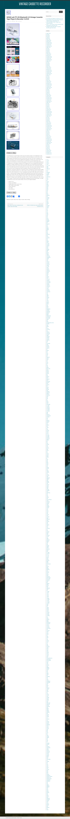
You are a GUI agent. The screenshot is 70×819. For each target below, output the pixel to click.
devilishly (47, 310)
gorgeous (48, 379)
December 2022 (49, 83)
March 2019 (48, 135)
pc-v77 (47, 554)
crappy (47, 295)
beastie (47, 219)
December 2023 (49, 70)
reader (47, 604)
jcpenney (47, 421)
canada (47, 258)
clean (47, 275)
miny (47, 498)
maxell (47, 485)
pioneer (47, 566)
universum (48, 751)
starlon (47, 689)
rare (47, 590)
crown (47, 298)
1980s (47, 166)
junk (47, 426)
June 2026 (48, 35)
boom (47, 236)
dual (47, 320)
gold (47, 375)
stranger (47, 697)
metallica (47, 490)
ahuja (47, 188)
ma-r (47, 473)
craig (47, 294)
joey (47, 423)
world (47, 801)
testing (47, 728)
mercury (47, 489)
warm (47, 789)
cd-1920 (47, 266)
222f (47, 171)
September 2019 (49, 128)
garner (47, 369)
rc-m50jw (47, 599)
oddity (47, 538)
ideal (47, 413)
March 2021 (48, 108)
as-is (47, 211)
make (47, 480)
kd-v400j (47, 436)
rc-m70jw (47, 601)
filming (47, 350)
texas (47, 729)
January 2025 (48, 55)
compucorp (48, 285)
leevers (47, 454)
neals (47, 522)
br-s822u (47, 244)
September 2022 (49, 87)
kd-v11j (47, 434)
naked (47, 520)
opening (47, 545)
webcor (47, 791)
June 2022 (48, 90)
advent (47, 186)
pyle (47, 582)
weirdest (47, 792)
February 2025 (48, 54)
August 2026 (48, 33)
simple (47, 673)
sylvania (47, 705)
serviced (47, 665)
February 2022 (48, 95)
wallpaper (48, 786)
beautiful (47, 220)
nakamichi (48, 519)
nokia (47, 534)
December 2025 (49, 42)
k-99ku (47, 427)
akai (47, 191)
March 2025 (48, 52)
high (47, 400)
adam (47, 183)
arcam (47, 207)
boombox (48, 237)
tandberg (47, 712)
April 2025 (48, 51)
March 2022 (48, 94)
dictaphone (48, 311)
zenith (47, 809)
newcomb (48, 528)
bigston (47, 229)
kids (47, 441)
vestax (47, 767)
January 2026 (48, 41)
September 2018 (49, 142)
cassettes (48, 264)
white (47, 794)
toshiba (47, 736)
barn (47, 217)
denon (47, 307)
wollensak (48, 798)
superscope (48, 702)
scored (47, 654)
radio (47, 586)
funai (47, 366)
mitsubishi (48, 501)
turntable (47, 743)
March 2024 (48, 66)
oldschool (48, 539)
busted (47, 252)
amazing (47, 197)
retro (47, 629)
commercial (48, 281)
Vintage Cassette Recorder (35, 4)
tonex (47, 735)
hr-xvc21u (48, 411)
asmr (47, 212)
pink (47, 565)
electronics (48, 329)
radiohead (48, 588)
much (47, 512)
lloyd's (47, 462)
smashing (48, 676)
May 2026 (48, 36)
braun (47, 248)
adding (47, 184)
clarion (47, 273)
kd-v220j (47, 435)
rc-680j (47, 596)
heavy (47, 396)
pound (47, 574)
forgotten (48, 357)
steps (47, 690)
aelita (47, 187)
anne (47, 204)
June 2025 (48, 49)
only (47, 543)
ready (47, 605)
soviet (47, 683)
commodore (48, 282)
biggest (47, 228)
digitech (47, 313)
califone (47, 254)
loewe (47, 464)
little (47, 460)
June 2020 (48, 118)
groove (47, 387)
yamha (47, 805)
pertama (47, 560)
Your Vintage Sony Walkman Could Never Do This (54, 18)
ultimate (47, 744)
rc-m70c (47, 600)
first (47, 352)
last (47, 451)
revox (47, 632)
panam (47, 547)
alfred (47, 194)
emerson (47, 334)
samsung (47, 646)
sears (47, 656)
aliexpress (48, 195)
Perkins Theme (19, 817)
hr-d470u (47, 406)
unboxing (47, 746)
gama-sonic (48, 368)
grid (47, 385)
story (47, 696)
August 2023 (48, 74)
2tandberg (48, 172)
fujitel (47, 362)
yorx (47, 808)
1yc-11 (47, 169)
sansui (47, 648)
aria (47, 209)
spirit (47, 686)
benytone (48, 223)
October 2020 (48, 113)
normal (47, 536)
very (47, 763)
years (47, 806)
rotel (47, 639)
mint (47, 495)
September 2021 (49, 101)
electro (47, 328)
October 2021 (48, 100)
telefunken (48, 724)
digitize (47, 314)
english (47, 335)
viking (47, 771)
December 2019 (49, 125)
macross (47, 475)
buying (47, 253)
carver (47, 259)
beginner (47, 221)
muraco (47, 514)
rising (47, 636)
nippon (47, 532)
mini (47, 493)
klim (47, 442)
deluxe (47, 306)
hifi (46, 399)
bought (47, 241)
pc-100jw (47, 552)
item (47, 419)
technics (47, 721)
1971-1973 (48, 165)
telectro (47, 723)
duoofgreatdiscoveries (50, 322)
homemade (48, 404)
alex (47, 192)
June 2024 (48, 63)
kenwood (47, 438)
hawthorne (48, 395)
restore (47, 624)
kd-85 (47, 429)
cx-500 (47, 300)
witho (47, 797)
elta (47, 330)
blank (47, 233)
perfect (47, 559)
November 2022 (49, 85)
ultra (47, 745)
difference (48, 312)
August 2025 (48, 47)
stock (47, 693)
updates (47, 755)
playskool (47, 569)
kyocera (47, 447)
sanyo (47, 650)
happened (48, 392)
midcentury (48, 492)
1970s (47, 164)
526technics (48, 176)
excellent (47, 337)
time (47, 731)
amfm (47, 199)
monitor (47, 507)
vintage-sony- (48, 777)
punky (47, 581)
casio (47, 260)
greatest (47, 384)
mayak (47, 486)
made (47, 476)
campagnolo (48, 257)
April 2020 (48, 120)
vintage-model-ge (49, 776)
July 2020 (47, 117)
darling (47, 303)
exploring (47, 339)
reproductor (48, 622)
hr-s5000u (48, 408)
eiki (46, 327)
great (47, 383)
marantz (47, 482)
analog (47, 203)
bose (47, 240)
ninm (47, 530)
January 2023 (48, 82)
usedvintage (48, 759)
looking (47, 467)
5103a (47, 175)
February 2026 (48, 40)
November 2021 (49, 98)
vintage (47, 774)
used (47, 758)
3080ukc (47, 174)
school (47, 653)
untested (47, 752)
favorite (47, 345)
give (47, 374)
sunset (47, 700)
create (47, 296)
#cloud (15, 199)
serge (47, 662)
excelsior (47, 338)
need (47, 523)
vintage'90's (48, 775)
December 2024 (49, 56)
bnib (47, 235)
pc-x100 (47, 555)
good (47, 377)
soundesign (48, 682)
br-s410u (47, 243)
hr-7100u (47, 405)
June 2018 (48, 145)
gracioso (47, 382)
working (47, 800)
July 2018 (47, 144)
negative (47, 524)
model (47, 504)
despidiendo (48, 308)
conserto (47, 289)
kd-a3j (47, 431)
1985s (47, 167)
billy (47, 230)
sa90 (47, 644)
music (47, 515)
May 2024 (48, 64)
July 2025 (47, 48)
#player (20, 199)
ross (47, 638)
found (47, 359)
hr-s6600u (48, 410)
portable (47, 571)
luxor (47, 469)
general (47, 370)
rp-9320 (47, 640)
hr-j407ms (48, 407)
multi (47, 513)
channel (47, 268)
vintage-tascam (49, 778)
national (47, 521)
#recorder (23, 199)
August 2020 (48, 116)
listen (47, 459)
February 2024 (48, 67)
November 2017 (49, 154)
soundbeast (48, 681)
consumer (48, 290)
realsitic (47, 608)
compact (47, 283)
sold (47, 677)
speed (47, 685)
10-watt (47, 160)
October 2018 (48, 141)
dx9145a (47, 323)
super (47, 701)
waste (47, 790)
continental (48, 291)
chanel (47, 267)
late (47, 452)
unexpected (48, 747)
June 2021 (48, 104)
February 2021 (48, 109)
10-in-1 (47, 159)
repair (47, 617)
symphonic (48, 706)
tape (47, 713)
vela (47, 762)
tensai (47, 725)
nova (47, 537)
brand (47, 246)
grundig (47, 389)
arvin (47, 210)
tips (47, 733)
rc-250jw (47, 591)
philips (47, 561)
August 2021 (48, 102)
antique (47, 206)
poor (47, 570)
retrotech (48, 630)
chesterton (48, 271)
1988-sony (48, 168)
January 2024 (48, 69)
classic (47, 274)
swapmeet (48, 704)
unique (47, 748)
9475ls (47, 182)
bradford (47, 245)
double (47, 319)
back (47, 215)
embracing (48, 333)
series (47, 663)
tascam (47, 714)
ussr (47, 760)
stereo (47, 691)
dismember (48, 318)
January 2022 (48, 96)
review (47, 631)
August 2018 (48, 143)
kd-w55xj (47, 437)
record (47, 611)
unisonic (47, 750)
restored (47, 625)
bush (47, 251)
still (46, 692)
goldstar (47, 376)
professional (48, 577)
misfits (47, 500)
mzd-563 (47, 516)
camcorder (48, 256)
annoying (47, 205)
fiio (46, 349)
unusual (47, 754)
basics (47, 218)
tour (47, 738)
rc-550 (47, 593)
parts (47, 551)
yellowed (47, 807)
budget (47, 250)
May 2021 (48, 105)
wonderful (48, 799)
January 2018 (48, 151)
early (47, 325)
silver (47, 671)
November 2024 (49, 57)
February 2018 (48, 150)
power (47, 575)
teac (47, 717)
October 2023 (48, 72)
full (46, 364)
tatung (47, 715)
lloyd (47, 461)
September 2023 (49, 73)
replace (47, 621)
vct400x (47, 761)
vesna (47, 764)
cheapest (47, 269)
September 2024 (49, 59)
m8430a (47, 472)
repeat (47, 620)
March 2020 (48, 121)
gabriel (47, 367)
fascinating (48, 343)
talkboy (47, 708)
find (47, 351)
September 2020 (49, 114)
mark (47, 483)
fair (46, 342)
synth (47, 707)
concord (47, 287)
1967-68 (47, 163)
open (47, 544)
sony (47, 678)
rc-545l (47, 592)
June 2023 (48, 77)
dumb (47, 321)
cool (47, 292)
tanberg (47, 710)
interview (47, 416)
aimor (47, 189)
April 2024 (48, 65)
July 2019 (47, 131)
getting (47, 373)
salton (47, 645)
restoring (47, 627)
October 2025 (48, 44)
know (47, 443)
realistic (47, 607)
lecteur (47, 453)
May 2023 (48, 78)
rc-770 (47, 597)
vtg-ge (47, 784)
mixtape (47, 503)
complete (48, 284)
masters (47, 484)
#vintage (28, 199)
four (47, 360)
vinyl (47, 782)
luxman (47, 468)
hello (47, 398)
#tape (26, 199)
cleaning (47, 276)
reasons (47, 609)
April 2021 (48, 106)
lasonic (47, 450)
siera (47, 670)
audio (47, 213)
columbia (47, 280)
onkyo (47, 542)
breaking (47, 249)
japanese (47, 420)
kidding (47, 439)
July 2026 (47, 34)
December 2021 (49, 97)
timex (47, 732)
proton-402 (48, 578)
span (47, 684)
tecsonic (47, 722)
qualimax (47, 583)
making (47, 481)
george (47, 372)
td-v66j (47, 716)
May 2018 (48, 147)
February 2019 (48, 136)
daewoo (47, 302)
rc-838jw (47, 598)
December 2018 (49, 139)
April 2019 (48, 134)
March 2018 (48, 149)
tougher (47, 737)
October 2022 (48, 86)
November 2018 (49, 140)
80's (47, 180)
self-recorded (48, 660)
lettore (47, 457)
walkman (47, 785)
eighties (47, 326)
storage (47, 694)
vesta (47, 766)
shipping (47, 667)
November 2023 (49, 71)
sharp (47, 666)
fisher (47, 353)
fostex (47, 358)
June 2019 (48, 132)
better (47, 227)
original (47, 546)
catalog (47, 265)
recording (47, 615)
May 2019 (48, 133)
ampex (47, 202)
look (47, 466)
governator (48, 381)
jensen (47, 422)
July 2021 (47, 103)
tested (47, 727)
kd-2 (47, 428)
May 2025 (48, 50)
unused (47, 753)
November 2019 (49, 126)
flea (47, 356)
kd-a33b (47, 430)
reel (47, 616)
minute (47, 497)
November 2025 (49, 43)
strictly (47, 698)
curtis (47, 299)
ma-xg (47, 474)
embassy (47, 331)
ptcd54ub (47, 580)
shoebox (47, 668)
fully (47, 365)
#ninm (17, 199)
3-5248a (47, 173)
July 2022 (47, 89)
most (47, 509)
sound (47, 679)
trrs (47, 741)
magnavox (48, 477)
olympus (47, 540)
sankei (47, 647)
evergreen (48, 336)
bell (46, 222)
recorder (47, 613)
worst (47, 802)
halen (47, 390)
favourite (47, 346)
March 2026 (48, 39)
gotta (47, 380)
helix (47, 397)
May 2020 (48, 119)
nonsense (48, 535)
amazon (47, 198)
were (47, 793)
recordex (47, 614)
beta (47, 226)
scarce (47, 651)
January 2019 (48, 137)
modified (47, 506)
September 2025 (49, 46)
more (47, 508)
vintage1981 (48, 779)
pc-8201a (47, 553)
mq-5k (47, 511)
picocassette (48, 563)
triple (47, 740)
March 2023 (48, 80)
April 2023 (48, 79)
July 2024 (47, 62)
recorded (47, 612)
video (47, 770)
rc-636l (47, 594)
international (48, 415)
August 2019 (48, 129)
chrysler (47, 272)
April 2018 (48, 148)
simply (47, 674)
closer (47, 277)
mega (47, 488)
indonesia (48, 414)
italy (47, 418)
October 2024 (48, 58)
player (47, 567)
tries (47, 739)
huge (47, 412)
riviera (47, 637)
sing (47, 675)
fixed (47, 354)
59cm (47, 178)
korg (47, 445)
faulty (47, 344)
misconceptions (49, 499)
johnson (47, 424)
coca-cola (48, 279)
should (47, 669)
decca (47, 304)
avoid (47, 214)
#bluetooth (8, 199)
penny (47, 558)
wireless (47, 795)
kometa (47, 444)
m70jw (47, 470)
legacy (47, 455)
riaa (47, 635)
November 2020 (49, 112)
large (47, 449)
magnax (47, 478)
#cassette (11, 199)
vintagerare (48, 781)
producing (48, 576)
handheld (47, 391)
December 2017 (49, 152)
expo (47, 341)
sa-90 (47, 642)
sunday (47, 699)
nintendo (47, 531)
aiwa (47, 190)
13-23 (47, 161)
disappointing (48, 315)
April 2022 (48, 93)
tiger (47, 730)
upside (47, 756)
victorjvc (47, 769)
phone (47, 562)
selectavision (48, 659)
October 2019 (48, 127)
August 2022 (48, 88)
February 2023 (48, 81)
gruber (47, 388)
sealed (47, 655)
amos (47, 200)
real (47, 606)
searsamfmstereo (49, 658)
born (47, 238)
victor (47, 768)
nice (47, 529)
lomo (47, 465)
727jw (47, 179)
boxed (47, 242)
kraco (47, 446)
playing (47, 568)
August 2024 (48, 60)
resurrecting (48, 628)
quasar (47, 585)
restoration (48, 623)
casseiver (47, 261)
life (46, 458)
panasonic (48, 549)
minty (47, 496)
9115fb (47, 181)
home (47, 403)
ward (47, 787)
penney (47, 557)
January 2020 (48, 124)
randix (47, 589)
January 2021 (48, 110)
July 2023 (47, 75)
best (47, 225)
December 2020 (49, 111)
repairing (47, 619)
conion (47, 288)
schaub (47, 652)
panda (47, 550)
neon (47, 526)
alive (47, 196)
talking (47, 709)
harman (47, 393)
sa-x (47, 643)
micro (47, 491)
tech (47, 720)
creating (47, 297)
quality (47, 584)
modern (47, 505)
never (47, 527)
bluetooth (48, 234)
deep (47, 305)
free (47, 361)
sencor (47, 661)
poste (47, 573)
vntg (47, 783)
